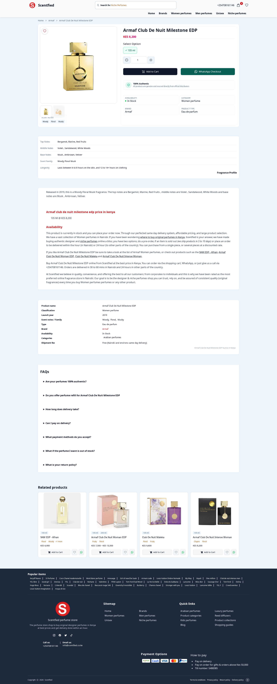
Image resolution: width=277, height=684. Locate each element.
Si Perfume (50, 578)
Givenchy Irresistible (124, 585)
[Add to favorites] (74, 552)
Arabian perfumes (112, 337)
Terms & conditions (197, 680)
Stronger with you (173, 585)
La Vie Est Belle (153, 582)
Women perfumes (181, 13)
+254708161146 (225, 5)
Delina (238, 582)
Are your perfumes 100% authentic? (66, 381)
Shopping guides (224, 624)
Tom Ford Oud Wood (134, 582)
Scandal (70, 585)
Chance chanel (155, 585)
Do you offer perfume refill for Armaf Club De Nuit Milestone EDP (83, 395)
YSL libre (33, 582)
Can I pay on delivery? (58, 423)
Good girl (45, 582)
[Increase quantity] (150, 60)
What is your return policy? (61, 464)
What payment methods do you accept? (68, 437)
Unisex (220, 13)
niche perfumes (88, 241)
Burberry (140, 585)
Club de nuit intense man (230, 578)
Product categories (190, 615)
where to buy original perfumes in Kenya (162, 237)
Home (151, 13)
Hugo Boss (34, 585)
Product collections (225, 620)
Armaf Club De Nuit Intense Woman (122, 256)
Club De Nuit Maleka (86, 256)
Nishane (90, 582)
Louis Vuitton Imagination (40, 589)
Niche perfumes (237, 13)
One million (210, 578)
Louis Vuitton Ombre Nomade (168, 578)
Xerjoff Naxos (35, 578)
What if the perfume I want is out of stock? (70, 450)
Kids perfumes (188, 620)
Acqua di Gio (60, 589)
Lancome (187, 582)
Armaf (51, 20)
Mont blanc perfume (94, 578)
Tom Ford (227, 582)
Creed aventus (232, 585)
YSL (66, 582)
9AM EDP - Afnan (208, 252)
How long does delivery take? (62, 409)
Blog (182, 624)
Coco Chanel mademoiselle (70, 578)
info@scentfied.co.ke (73, 645)
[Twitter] (65, 635)
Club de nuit (78, 582)
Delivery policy (238, 680)
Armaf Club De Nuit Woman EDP (109, 537)
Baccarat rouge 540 (103, 585)
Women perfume (190, 101)
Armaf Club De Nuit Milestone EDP (76, 20)
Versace (47, 585)
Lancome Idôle (206, 585)
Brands (163, 13)
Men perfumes (203, 13)
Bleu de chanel (84, 585)
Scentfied (46, 5)
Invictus (57, 582)
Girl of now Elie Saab (128, 578)
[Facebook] (60, 635)
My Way (188, 578)
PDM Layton (116, 582)
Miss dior (199, 582)
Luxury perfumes (224, 611)
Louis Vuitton (190, 585)
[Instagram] (54, 635)
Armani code (147, 578)
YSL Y (219, 585)
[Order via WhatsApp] (81, 552)
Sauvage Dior (213, 582)
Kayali (198, 578)
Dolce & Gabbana (171, 582)
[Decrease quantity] (126, 60)
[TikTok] (71, 635)
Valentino (102, 582)
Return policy (225, 680)
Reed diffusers (223, 615)
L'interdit (58, 585)
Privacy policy (212, 680)
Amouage (111, 578)
